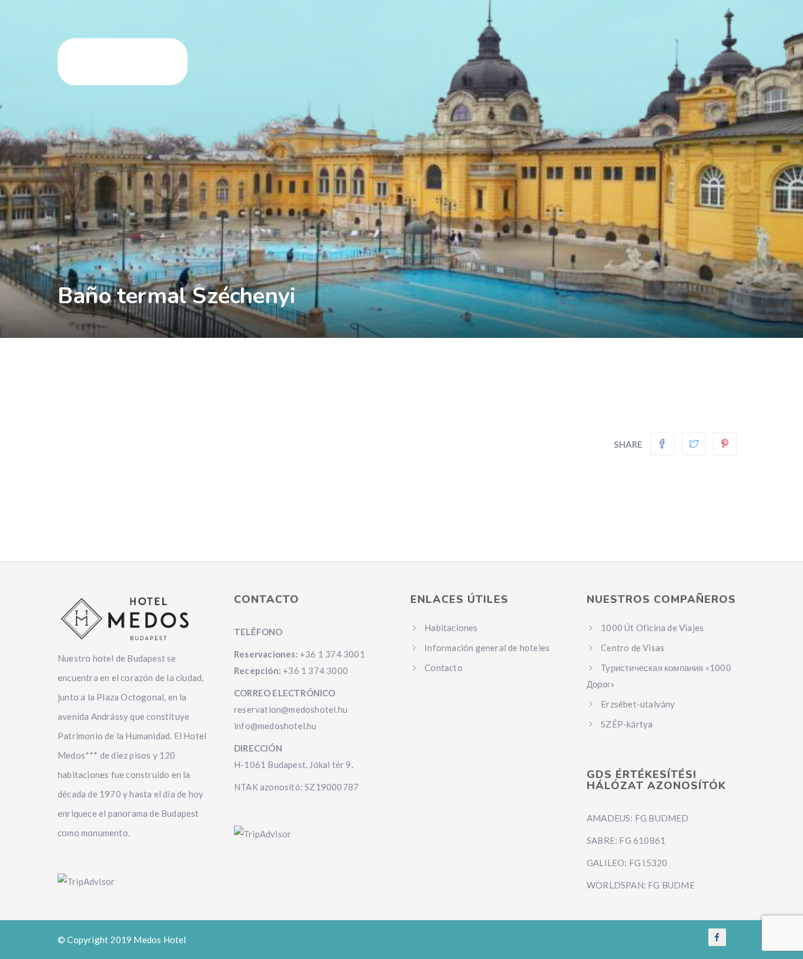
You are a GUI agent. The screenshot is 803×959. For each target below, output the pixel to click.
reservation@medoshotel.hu (290, 709)
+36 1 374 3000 (315, 670)
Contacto (443, 667)
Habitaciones (450, 627)
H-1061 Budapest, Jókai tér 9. (293, 764)
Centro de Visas (632, 647)
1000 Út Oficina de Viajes (652, 627)
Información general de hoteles (487, 647)
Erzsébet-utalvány (638, 704)
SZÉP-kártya (627, 724)
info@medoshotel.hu (275, 725)
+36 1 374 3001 (332, 654)
